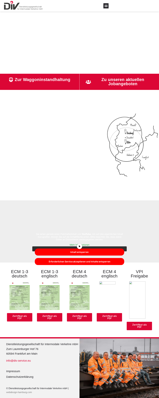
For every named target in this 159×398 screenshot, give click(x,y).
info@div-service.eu (18, 360)
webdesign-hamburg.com (19, 392)
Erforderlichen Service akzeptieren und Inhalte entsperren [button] (79, 261)
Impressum (13, 371)
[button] (106, 5)
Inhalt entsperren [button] (79, 252)
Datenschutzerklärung (19, 376)
